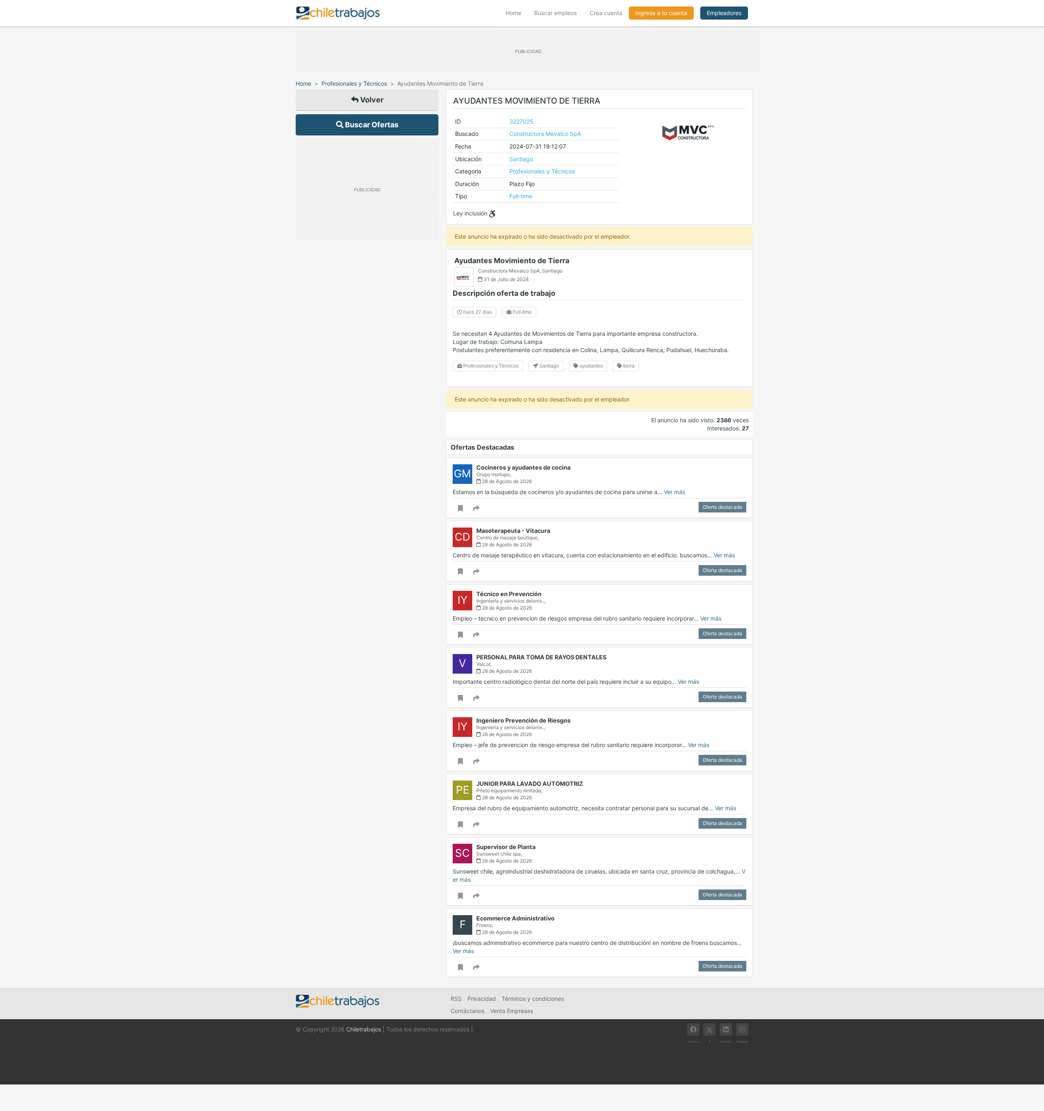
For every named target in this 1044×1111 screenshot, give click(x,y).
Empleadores (724, 12)
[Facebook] (693, 1029)
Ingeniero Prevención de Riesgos (523, 720)
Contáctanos (467, 1010)
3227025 (521, 121)
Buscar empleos (555, 12)
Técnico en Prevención (509, 593)
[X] (709, 1029)
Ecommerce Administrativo (515, 918)
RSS (456, 998)
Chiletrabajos (363, 1029)
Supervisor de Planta (505, 846)
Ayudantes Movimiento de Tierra (511, 260)
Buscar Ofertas (370, 124)
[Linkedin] (726, 1029)
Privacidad (481, 998)
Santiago (521, 158)
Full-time (520, 196)
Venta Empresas (511, 1010)
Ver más (674, 491)
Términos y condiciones (533, 998)
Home (517, 12)
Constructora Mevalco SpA (545, 133)
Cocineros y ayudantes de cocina (523, 467)
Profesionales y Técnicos (354, 83)
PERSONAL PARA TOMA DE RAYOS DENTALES (541, 657)
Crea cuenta (606, 12)
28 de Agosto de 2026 (506, 481)
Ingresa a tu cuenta (661, 12)
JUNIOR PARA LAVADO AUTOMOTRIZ (529, 783)
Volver (370, 99)
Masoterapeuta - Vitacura (513, 530)
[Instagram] (742, 1029)
